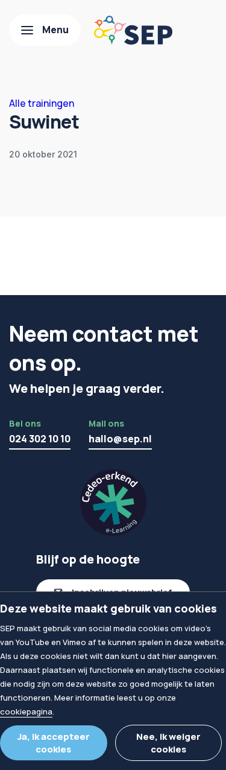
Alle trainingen (41, 103)
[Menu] (45, 30)
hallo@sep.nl (120, 438)
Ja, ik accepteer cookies (53, 743)
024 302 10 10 (40, 438)
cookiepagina (26, 711)
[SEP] (133, 30)
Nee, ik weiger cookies (168, 743)
